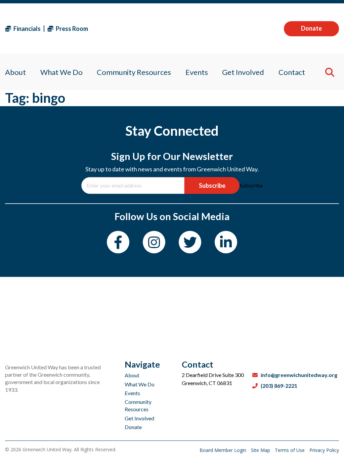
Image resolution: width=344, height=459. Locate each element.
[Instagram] (154, 242)
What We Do (140, 384)
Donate (311, 28)
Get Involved (139, 418)
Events (132, 393)
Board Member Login (224, 450)
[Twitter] (190, 242)
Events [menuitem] (196, 72)
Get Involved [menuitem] (243, 72)
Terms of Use (290, 450)
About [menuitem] (15, 72)
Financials (26, 28)
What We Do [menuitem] (61, 72)
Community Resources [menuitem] (134, 72)
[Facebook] (118, 242)
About (132, 375)
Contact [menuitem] (291, 72)
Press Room (71, 28)
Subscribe (212, 185)
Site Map (261, 450)
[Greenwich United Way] (172, 28)
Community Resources (138, 405)
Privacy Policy (324, 450)
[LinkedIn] (226, 242)
